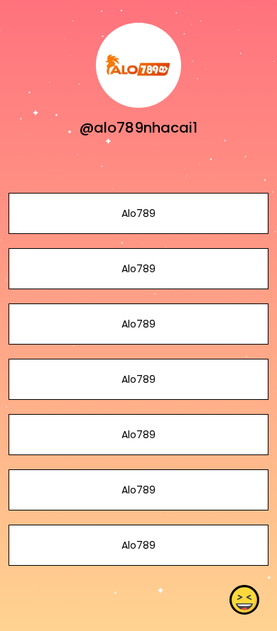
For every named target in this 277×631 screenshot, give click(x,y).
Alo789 (138, 213)
